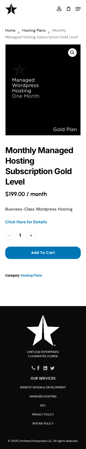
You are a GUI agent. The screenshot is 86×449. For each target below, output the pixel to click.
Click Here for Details (26, 221)
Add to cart (43, 252)
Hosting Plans (34, 30)
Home (10, 30)
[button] (78, 8)
